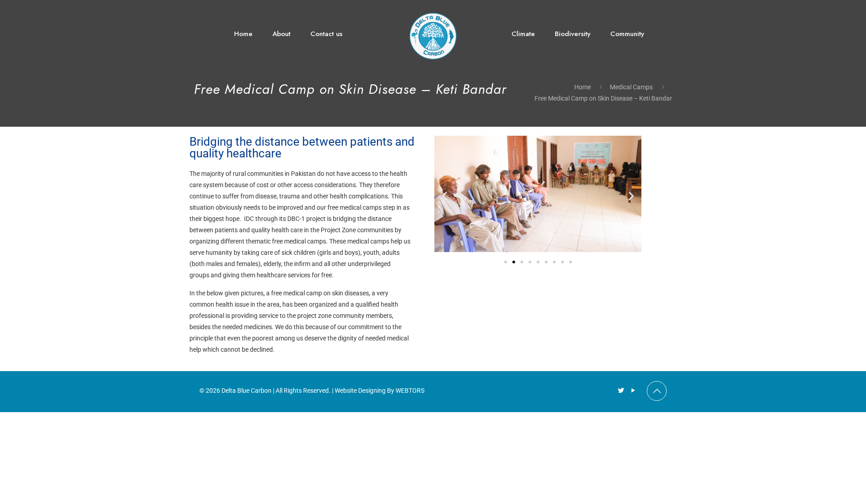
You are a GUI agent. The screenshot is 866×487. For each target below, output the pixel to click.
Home (582, 87)
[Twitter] (621, 390)
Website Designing (360, 390)
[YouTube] (633, 390)
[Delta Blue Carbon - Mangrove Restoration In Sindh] (433, 34)
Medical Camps (631, 87)
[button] (444, 196)
